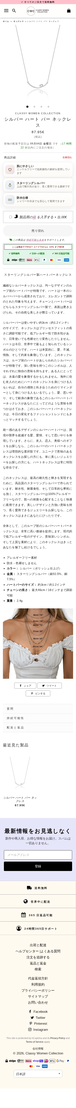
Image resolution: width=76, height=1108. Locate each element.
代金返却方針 (38, 978)
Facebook (40, 1012)
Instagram (40, 1030)
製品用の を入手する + (42, 217)
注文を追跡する (38, 957)
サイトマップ (38, 996)
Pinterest (40, 1023)
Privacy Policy (57, 1038)
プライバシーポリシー (38, 990)
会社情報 (38, 1048)
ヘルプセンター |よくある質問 (38, 951)
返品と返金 (38, 963)
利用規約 (38, 984)
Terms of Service (34, 1042)
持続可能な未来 (35, 240)
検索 (38, 969)
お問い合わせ (38, 1002)
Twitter (40, 1018)
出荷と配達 (38, 945)
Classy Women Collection (44, 1053)
